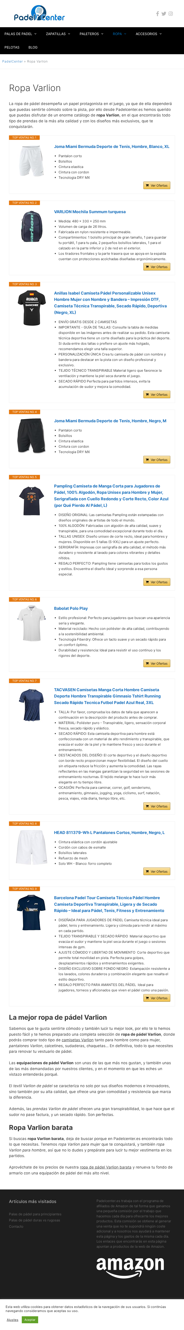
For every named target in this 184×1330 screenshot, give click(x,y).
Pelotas (12, 47)
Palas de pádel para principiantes (35, 1214)
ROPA (117, 34)
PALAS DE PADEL (18, 34)
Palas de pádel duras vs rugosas (34, 1220)
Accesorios (146, 34)
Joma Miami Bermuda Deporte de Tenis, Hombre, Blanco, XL (111, 146)
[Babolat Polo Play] (32, 623)
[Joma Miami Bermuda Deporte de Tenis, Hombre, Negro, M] (32, 436)
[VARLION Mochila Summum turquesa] (32, 227)
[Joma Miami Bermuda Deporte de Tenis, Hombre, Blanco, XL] (32, 161)
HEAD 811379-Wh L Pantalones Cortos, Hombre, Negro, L (109, 832)
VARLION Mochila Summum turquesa (90, 211)
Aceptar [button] (29, 1319)
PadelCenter (12, 61)
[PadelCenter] (39, 13)
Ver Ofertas (159, 185)
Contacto (16, 1226)
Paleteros (89, 34)
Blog (32, 47)
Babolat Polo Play (71, 608)
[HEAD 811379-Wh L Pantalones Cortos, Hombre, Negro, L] (32, 847)
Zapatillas (56, 34)
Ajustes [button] (12, 1320)
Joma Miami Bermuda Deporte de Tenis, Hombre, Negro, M (110, 420)
